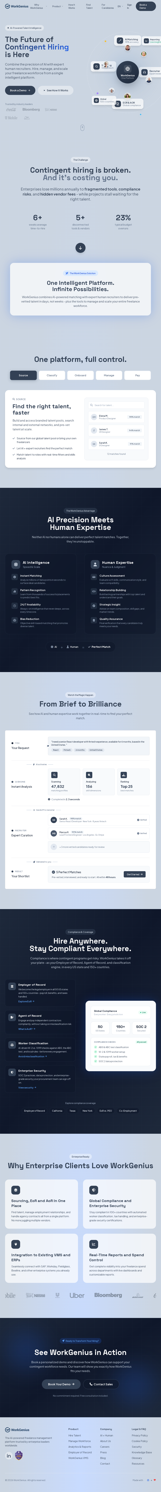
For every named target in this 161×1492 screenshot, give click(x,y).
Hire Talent (74, 1435)
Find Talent (89, 6)
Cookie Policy (140, 1441)
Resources (138, 1463)
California (57, 1110)
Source (23, 375)
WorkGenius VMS (78, 1458)
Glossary (137, 1458)
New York (87, 1110)
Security (137, 1446)
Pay (137, 375)
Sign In (129, 6)
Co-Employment (128, 1110)
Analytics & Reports (79, 1446)
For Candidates (108, 6)
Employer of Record (34, 1110)
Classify (52, 375)
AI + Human (106, 1435)
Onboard (80, 375)
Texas (72, 1110)
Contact (105, 1463)
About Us (105, 1441)
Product (56, 6)
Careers (104, 1446)
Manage (109, 375)
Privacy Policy (140, 1435)
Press (103, 1452)
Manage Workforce (79, 1441)
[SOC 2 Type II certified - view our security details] (18, 1455)
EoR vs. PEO (106, 1110)
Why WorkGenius (36, 6)
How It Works (71, 6)
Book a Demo (143, 6)
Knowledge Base (142, 1452)
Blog (103, 1458)
